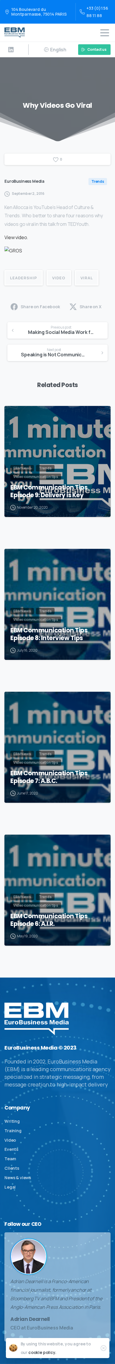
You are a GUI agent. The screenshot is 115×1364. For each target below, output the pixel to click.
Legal (10, 1187)
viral (86, 277)
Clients (11, 1168)
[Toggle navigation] (105, 33)
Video (10, 1140)
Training (13, 1130)
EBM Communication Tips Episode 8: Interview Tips (48, 634)
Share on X (90, 306)
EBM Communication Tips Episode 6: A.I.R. (48, 920)
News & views (17, 1177)
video (58, 277)
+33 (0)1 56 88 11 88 (97, 11)
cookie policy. (42, 1352)
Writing (12, 1121)
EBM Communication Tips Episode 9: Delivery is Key (48, 491)
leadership (23, 277)
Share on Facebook (40, 306)
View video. (16, 237)
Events (11, 1149)
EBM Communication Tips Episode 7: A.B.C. (48, 777)
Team (10, 1158)
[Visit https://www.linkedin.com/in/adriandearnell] (11, 49)
